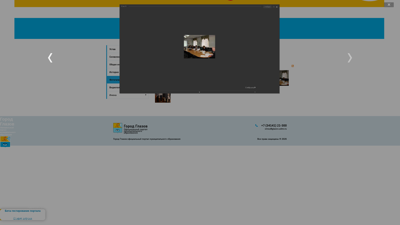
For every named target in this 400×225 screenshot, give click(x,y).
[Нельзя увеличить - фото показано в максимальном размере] (273, 6)
